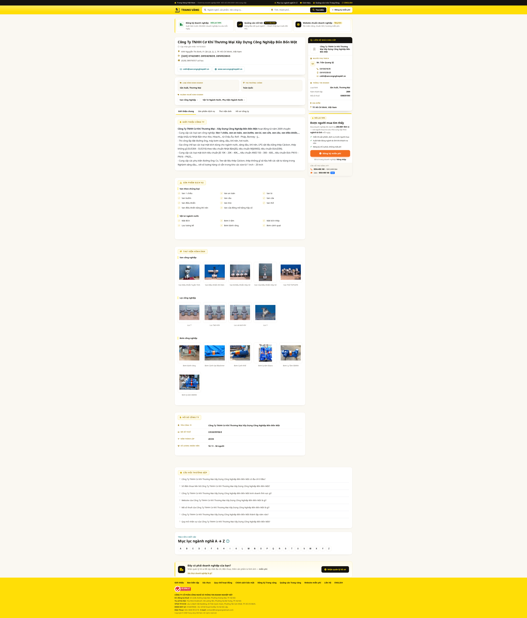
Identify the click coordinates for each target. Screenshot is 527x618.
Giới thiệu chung (186, 111)
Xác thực (206, 582)
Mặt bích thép (273, 220)
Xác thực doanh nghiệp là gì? (200, 573)
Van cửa (270, 198)
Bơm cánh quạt (274, 225)
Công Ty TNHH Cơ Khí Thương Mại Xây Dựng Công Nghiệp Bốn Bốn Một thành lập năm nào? (225, 514)
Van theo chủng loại (190, 188)
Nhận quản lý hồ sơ (336, 569)
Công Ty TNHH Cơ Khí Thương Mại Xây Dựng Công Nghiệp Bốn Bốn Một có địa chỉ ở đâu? (223, 479)
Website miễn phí (312, 582)
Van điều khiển (188, 203)
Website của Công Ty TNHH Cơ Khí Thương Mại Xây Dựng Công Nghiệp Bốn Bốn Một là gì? (224, 500)
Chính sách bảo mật (245, 582)
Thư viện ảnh (225, 111)
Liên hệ (327, 582)
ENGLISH (348, 3)
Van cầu (227, 198)
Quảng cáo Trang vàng (290, 582)
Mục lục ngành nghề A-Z (287, 3)
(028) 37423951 (190, 56)
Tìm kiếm (320, 10)
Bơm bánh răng (231, 225)
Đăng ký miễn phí (342, 10)
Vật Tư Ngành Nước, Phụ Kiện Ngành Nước (223, 100)
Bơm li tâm (229, 220)
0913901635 (208, 56)
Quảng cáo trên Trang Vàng (327, 3)
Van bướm (186, 198)
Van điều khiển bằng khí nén (195, 207)
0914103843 (223, 56)
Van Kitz (228, 203)
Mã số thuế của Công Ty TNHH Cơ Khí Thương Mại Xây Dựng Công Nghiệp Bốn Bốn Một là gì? (225, 507)
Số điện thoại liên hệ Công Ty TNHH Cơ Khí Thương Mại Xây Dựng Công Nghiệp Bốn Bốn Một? (226, 486)
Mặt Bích (186, 220)
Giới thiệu (306, 3)
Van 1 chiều (187, 193)
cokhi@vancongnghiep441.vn (196, 69)
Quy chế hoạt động (223, 582)
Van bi (269, 193)
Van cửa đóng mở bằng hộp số (238, 207)
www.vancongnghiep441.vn (230, 69)
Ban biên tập (193, 582)
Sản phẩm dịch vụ (206, 111)
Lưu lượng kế (188, 225)
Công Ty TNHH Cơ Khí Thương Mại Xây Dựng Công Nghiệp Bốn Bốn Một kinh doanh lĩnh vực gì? (227, 493)
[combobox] (238, 9)
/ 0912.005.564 (325, 169)
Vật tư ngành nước (189, 216)
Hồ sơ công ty (242, 111)
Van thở (270, 203)
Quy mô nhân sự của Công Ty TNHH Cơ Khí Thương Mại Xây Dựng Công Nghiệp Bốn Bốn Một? (226, 521)
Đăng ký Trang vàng (267, 582)
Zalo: (324, 173)
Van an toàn (229, 193)
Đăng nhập (341, 159)
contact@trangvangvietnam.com (220, 610)
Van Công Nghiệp (188, 100)
